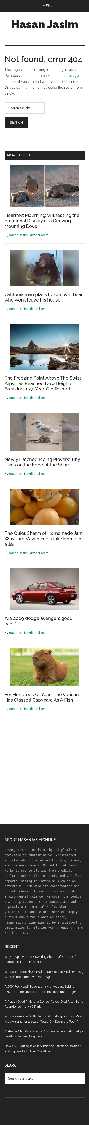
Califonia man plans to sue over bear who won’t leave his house (44, 297)
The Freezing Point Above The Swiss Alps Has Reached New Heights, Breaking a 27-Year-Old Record (43, 383)
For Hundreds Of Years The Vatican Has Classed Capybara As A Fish (42, 697)
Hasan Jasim (44, 24)
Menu (47, 6)
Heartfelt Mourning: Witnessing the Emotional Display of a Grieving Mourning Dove (42, 221)
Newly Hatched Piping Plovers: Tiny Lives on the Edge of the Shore (42, 462)
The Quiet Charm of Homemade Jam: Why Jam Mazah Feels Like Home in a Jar (44, 539)
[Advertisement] (44, 770)
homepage (70, 75)
